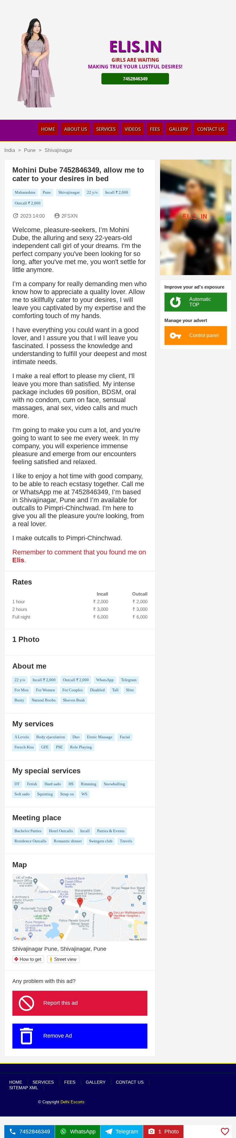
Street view (63, 959)
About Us (75, 129)
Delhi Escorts (73, 1102)
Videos (133, 129)
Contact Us (210, 129)
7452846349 (135, 78)
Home (48, 129)
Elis (18, 560)
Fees (155, 129)
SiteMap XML (23, 1087)
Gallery (178, 129)
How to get (27, 959)
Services (106, 129)
